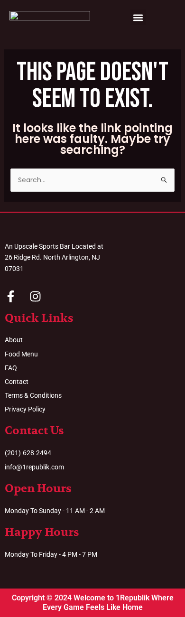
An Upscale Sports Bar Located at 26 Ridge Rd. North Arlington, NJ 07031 (54, 257)
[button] (138, 17)
